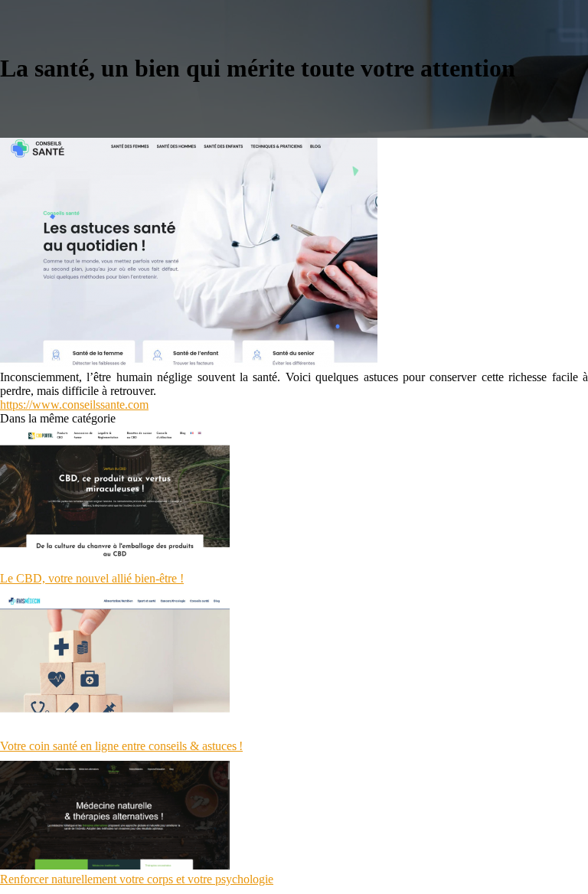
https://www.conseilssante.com (74, 404)
